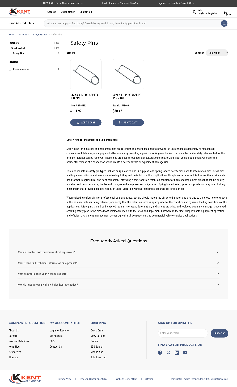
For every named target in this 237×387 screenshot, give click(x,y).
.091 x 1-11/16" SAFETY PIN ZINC (127, 96)
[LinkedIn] (177, 353)
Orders (94, 341)
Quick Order (68, 12)
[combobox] (136, 23)
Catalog (51, 12)
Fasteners (24, 34)
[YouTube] (185, 353)
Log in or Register (60, 330)
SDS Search (97, 346)
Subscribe (219, 333)
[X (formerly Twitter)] (168, 353)
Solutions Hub (98, 357)
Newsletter (15, 352)
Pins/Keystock (40, 34)
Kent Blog (14, 346)
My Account (56, 336)
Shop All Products (20, 23)
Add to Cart (88, 122)
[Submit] (224, 23)
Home (12, 34)
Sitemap (13, 357)
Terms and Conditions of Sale (94, 379)
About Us (14, 330)
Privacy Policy (64, 379)
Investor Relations (19, 341)
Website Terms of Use (126, 379)
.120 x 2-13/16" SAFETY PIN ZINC (84, 96)
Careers (13, 336)
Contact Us (85, 12)
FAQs (52, 341)
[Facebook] (160, 353)
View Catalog (98, 336)
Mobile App (97, 352)
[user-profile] (194, 12)
